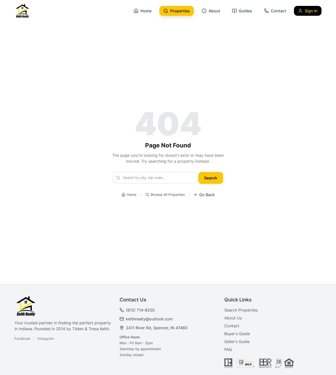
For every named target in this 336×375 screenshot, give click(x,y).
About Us (233, 317)
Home (131, 194)
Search (210, 177)
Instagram (46, 338)
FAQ (228, 349)
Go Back (207, 194)
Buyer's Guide (237, 333)
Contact (231, 325)
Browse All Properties (168, 194)
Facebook (23, 338)
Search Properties (241, 310)
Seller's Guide (237, 341)
